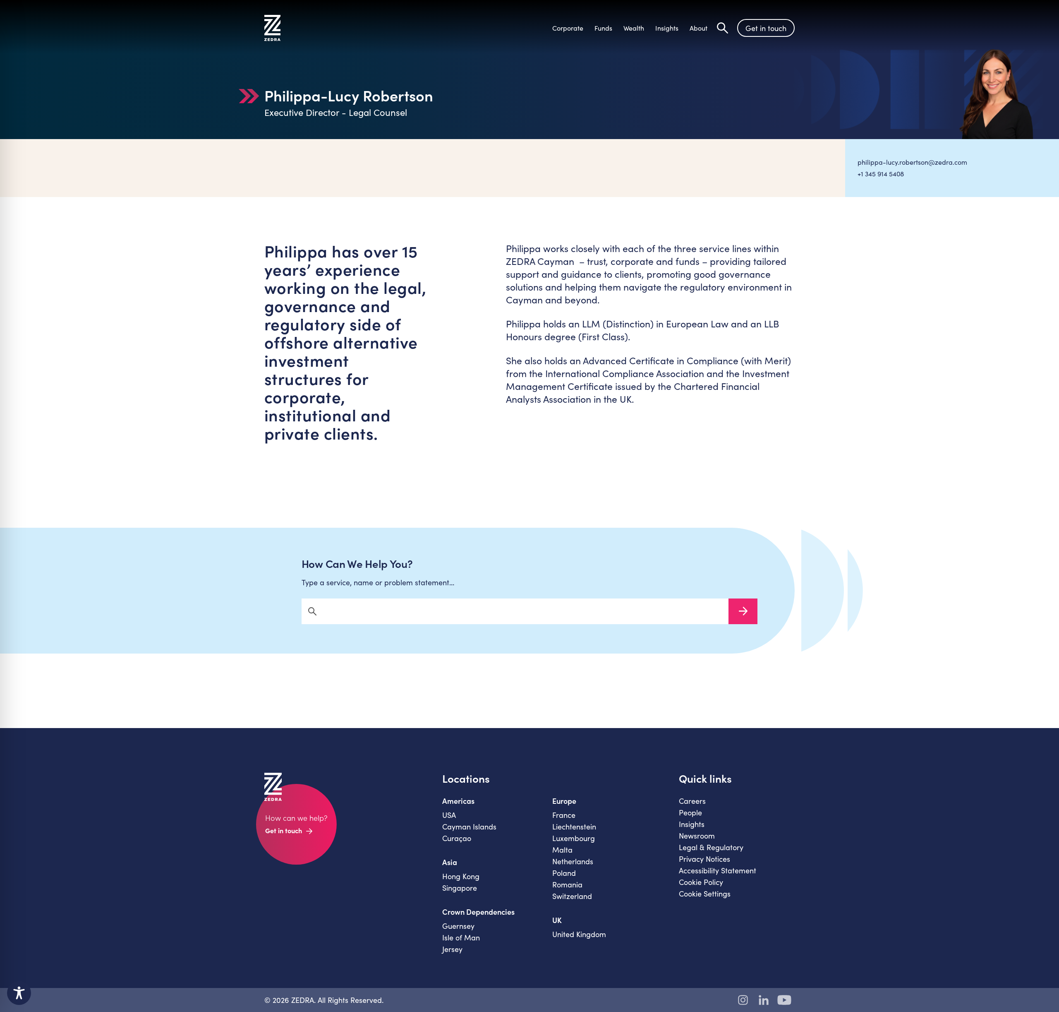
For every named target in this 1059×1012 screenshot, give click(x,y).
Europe (564, 801)
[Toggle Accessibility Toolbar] (19, 993)
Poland (564, 873)
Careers (692, 801)
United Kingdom (579, 934)
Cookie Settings (705, 894)
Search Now (742, 611)
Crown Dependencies (478, 912)
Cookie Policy (701, 882)
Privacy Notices (704, 859)
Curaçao (456, 838)
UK (557, 920)
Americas (458, 801)
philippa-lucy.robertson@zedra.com (912, 162)
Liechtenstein (574, 827)
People (690, 812)
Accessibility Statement (717, 870)
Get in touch (765, 28)
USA (449, 815)
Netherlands (572, 861)
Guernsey (458, 926)
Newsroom (697, 836)
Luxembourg (573, 838)
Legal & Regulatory (711, 847)
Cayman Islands (469, 827)
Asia (449, 862)
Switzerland (572, 896)
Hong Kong (460, 876)
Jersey (452, 949)
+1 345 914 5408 (881, 173)
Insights (691, 824)
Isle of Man (461, 937)
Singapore (459, 888)
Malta (562, 850)
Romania (567, 884)
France (563, 815)
